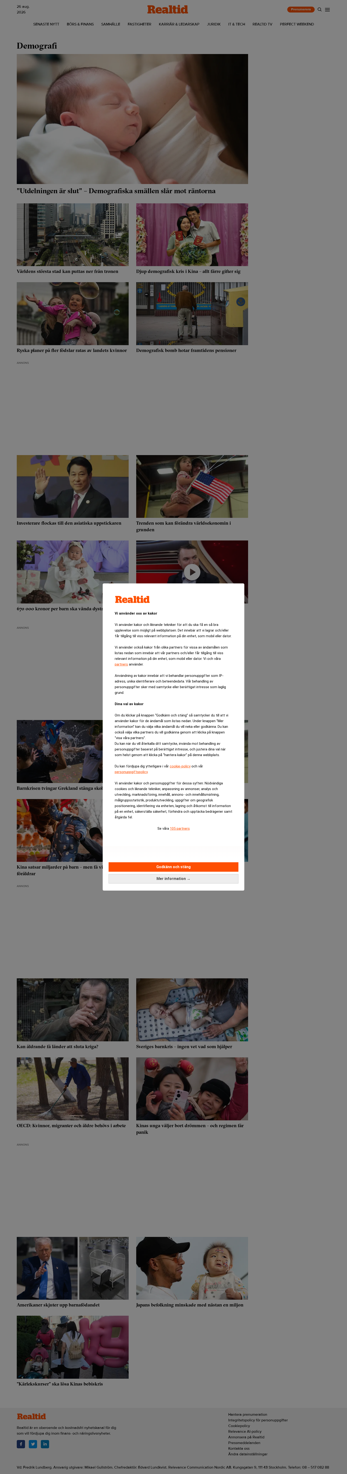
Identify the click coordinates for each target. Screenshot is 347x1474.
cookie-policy (180, 766)
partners (121, 664)
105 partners (180, 828)
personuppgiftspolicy (131, 772)
